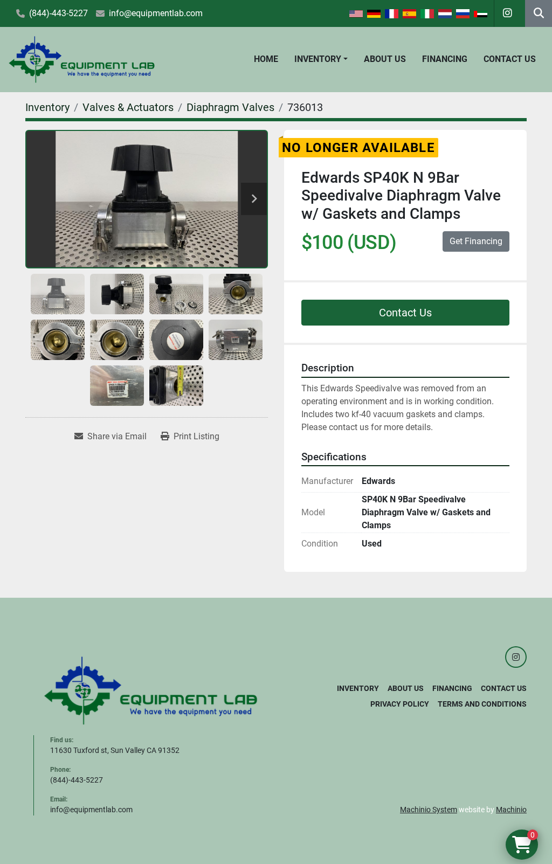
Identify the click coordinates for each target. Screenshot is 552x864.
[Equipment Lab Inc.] (151, 690)
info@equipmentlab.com (156, 13)
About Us (385, 59)
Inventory (317, 59)
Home (266, 59)
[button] (321, 59)
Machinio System (428, 809)
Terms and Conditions (482, 704)
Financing (444, 59)
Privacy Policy (399, 704)
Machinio (511, 809)
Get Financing (476, 241)
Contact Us (510, 59)
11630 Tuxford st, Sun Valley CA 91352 (115, 750)
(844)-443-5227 (58, 13)
